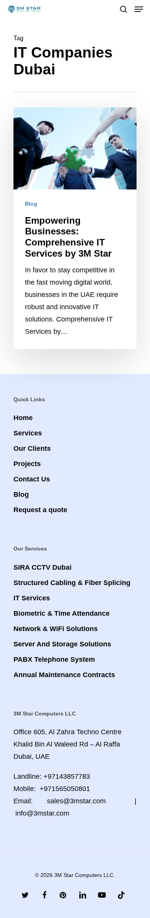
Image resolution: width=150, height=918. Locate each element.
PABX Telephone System (54, 659)
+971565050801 (65, 789)
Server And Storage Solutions (62, 644)
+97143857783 (66, 776)
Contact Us (31, 479)
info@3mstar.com (42, 813)
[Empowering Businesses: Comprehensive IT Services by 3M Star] (75, 228)
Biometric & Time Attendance (61, 613)
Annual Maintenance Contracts (64, 675)
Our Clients (32, 448)
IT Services (31, 598)
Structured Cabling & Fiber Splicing (71, 583)
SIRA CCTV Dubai (42, 567)
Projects (27, 464)
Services (27, 433)
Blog (31, 204)
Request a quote (40, 510)
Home (23, 418)
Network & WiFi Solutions (55, 629)
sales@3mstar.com (76, 801)
